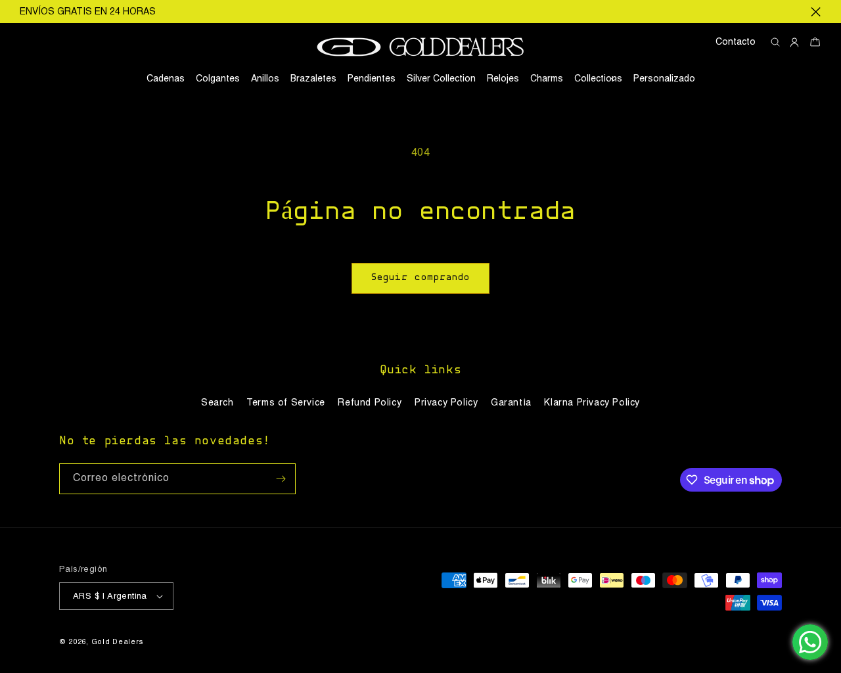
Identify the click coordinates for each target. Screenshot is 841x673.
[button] (598, 79)
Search (217, 402)
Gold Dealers (117, 642)
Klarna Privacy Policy (592, 402)
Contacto (736, 42)
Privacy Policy (446, 402)
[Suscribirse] (280, 478)
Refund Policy (369, 402)
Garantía (511, 402)
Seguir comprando (420, 278)
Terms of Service (285, 402)
